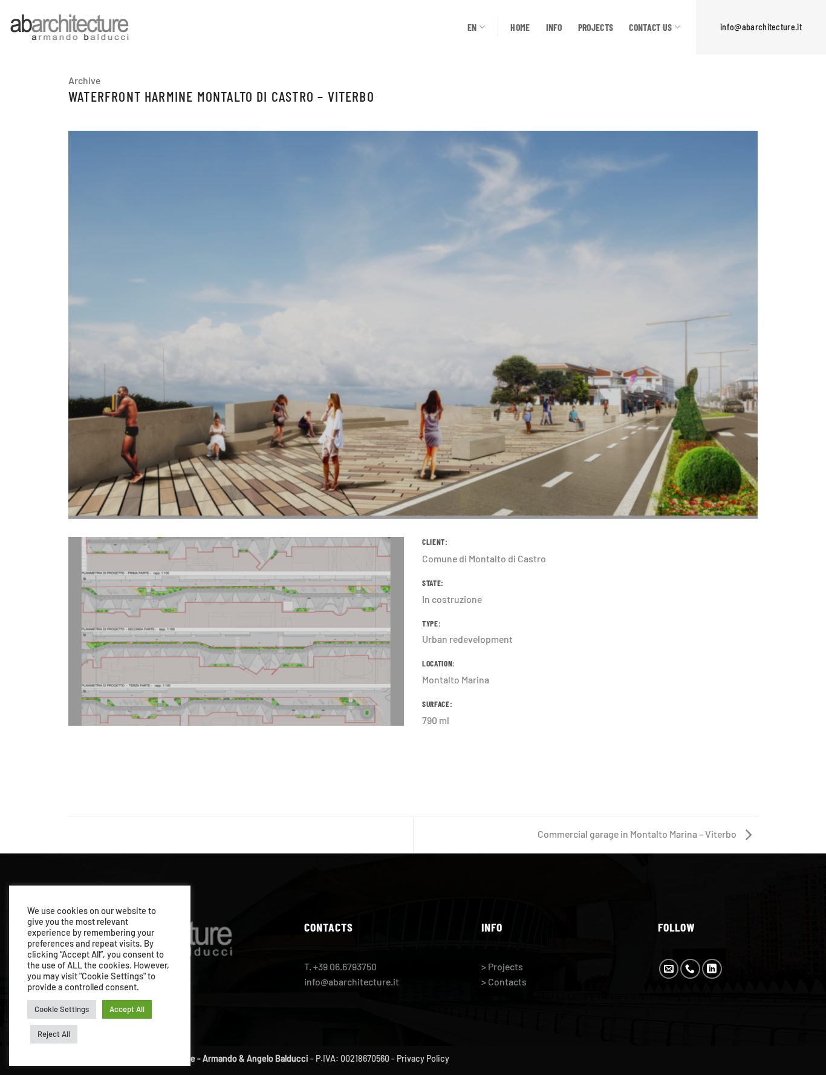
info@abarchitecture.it (761, 26)
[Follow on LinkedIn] (712, 969)
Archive (84, 80)
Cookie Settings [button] (61, 1009)
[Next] (760, 333)
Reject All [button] (53, 1034)
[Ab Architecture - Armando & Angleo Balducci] (69, 27)
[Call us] (690, 969)
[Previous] (66, 333)
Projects (596, 27)
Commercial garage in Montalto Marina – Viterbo (638, 834)
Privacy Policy (423, 1058)
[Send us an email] (669, 969)
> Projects (502, 966)
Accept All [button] (127, 1009)
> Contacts (504, 981)
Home (520, 27)
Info (554, 27)
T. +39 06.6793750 (340, 966)
